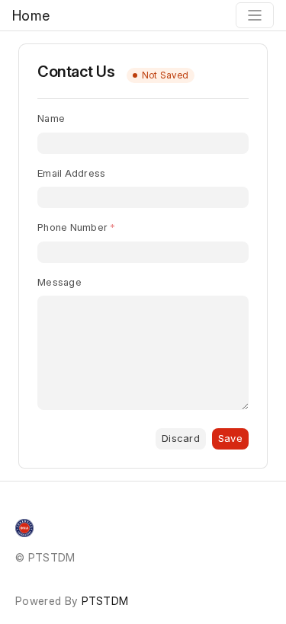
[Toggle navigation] (255, 15)
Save (230, 438)
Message (59, 282)
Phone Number (72, 227)
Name (51, 118)
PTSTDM (105, 600)
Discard (181, 438)
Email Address (71, 173)
